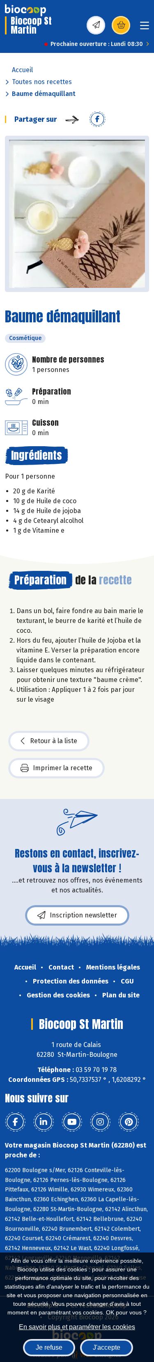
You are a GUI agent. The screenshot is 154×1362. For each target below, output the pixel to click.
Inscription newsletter (83, 915)
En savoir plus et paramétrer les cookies (77, 1326)
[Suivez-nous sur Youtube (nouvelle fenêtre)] (72, 1122)
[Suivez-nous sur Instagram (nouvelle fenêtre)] (100, 1122)
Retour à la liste (53, 741)
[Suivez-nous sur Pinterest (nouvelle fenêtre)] (128, 1122)
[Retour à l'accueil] (25, 10)
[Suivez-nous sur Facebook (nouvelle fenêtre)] (15, 1122)
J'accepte (106, 1347)
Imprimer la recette (62, 768)
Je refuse (49, 1347)
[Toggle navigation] (144, 28)
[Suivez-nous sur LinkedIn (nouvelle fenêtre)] (43, 1122)
